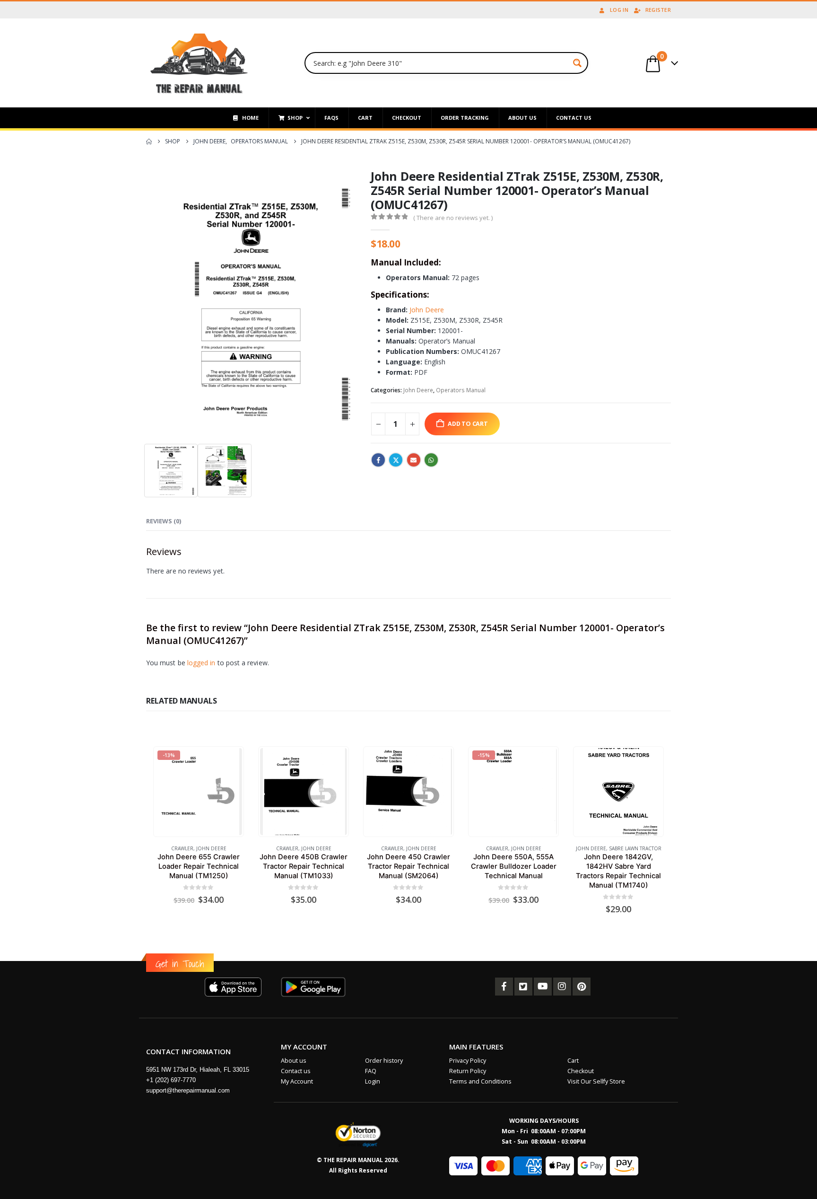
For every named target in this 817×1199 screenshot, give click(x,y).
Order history (384, 1061)
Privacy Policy (467, 1061)
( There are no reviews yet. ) (453, 217)
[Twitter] (523, 987)
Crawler (182, 848)
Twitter (395, 459)
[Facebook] (504, 987)
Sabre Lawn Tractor (635, 848)
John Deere (426, 309)
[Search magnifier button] (577, 63)
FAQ (370, 1071)
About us (293, 1061)
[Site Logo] (199, 63)
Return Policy (467, 1071)
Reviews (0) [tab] (163, 521)
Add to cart (468, 424)
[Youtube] (543, 987)
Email (413, 459)
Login (372, 1081)
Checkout (580, 1071)
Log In (619, 9)
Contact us (296, 1071)
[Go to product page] (303, 791)
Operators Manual (461, 390)
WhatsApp (431, 459)
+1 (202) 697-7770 (171, 1080)
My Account (297, 1081)
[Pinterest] (582, 987)
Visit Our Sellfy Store (596, 1081)
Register (658, 9)
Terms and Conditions (480, 1081)
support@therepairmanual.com (188, 1090)
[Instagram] (562, 987)
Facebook (378, 459)
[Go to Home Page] (149, 141)
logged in (201, 662)
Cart (573, 1061)
